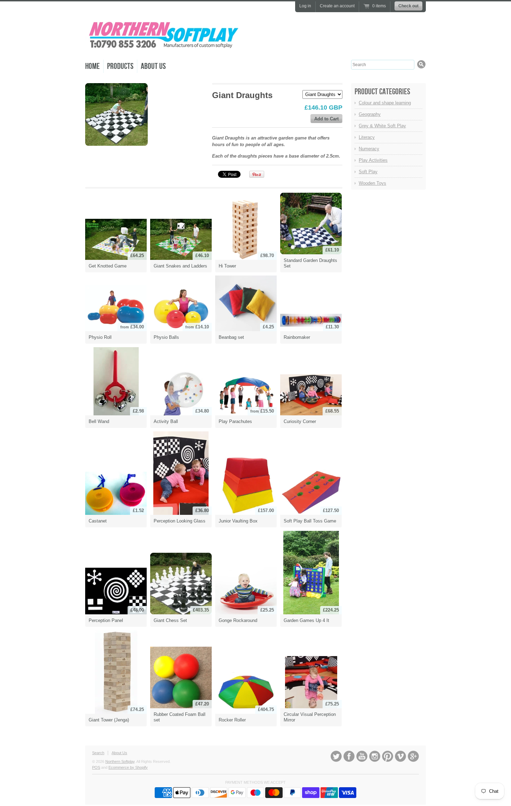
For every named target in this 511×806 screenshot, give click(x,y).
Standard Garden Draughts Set (310, 263)
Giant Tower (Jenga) (109, 720)
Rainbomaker (297, 337)
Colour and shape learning (385, 102)
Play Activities (373, 160)
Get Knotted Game (108, 266)
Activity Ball (166, 421)
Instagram (374, 756)
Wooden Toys (372, 183)
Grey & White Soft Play (382, 125)
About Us (153, 66)
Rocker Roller (232, 720)
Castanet (98, 521)
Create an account (337, 5)
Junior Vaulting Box (238, 521)
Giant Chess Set (170, 620)
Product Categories (382, 92)
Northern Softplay (120, 761)
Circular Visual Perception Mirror (310, 717)
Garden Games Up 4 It (306, 620)
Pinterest (387, 756)
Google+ (413, 756)
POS (96, 767)
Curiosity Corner (300, 421)
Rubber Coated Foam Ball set (179, 717)
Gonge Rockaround (238, 620)
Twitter (336, 756)
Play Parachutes (235, 421)
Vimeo (400, 756)
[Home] (163, 48)
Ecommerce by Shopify (128, 767)
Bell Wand (99, 421)
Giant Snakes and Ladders (180, 266)
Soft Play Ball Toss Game (310, 521)
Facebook (349, 756)
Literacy (367, 137)
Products (120, 66)
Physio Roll (100, 337)
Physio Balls (166, 337)
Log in (305, 5)
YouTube (361, 756)
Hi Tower (227, 266)
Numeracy (369, 148)
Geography (370, 114)
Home (92, 66)
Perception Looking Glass (179, 521)
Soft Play (368, 171)
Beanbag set (231, 337)
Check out (408, 5)
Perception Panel (106, 620)
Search (98, 753)
